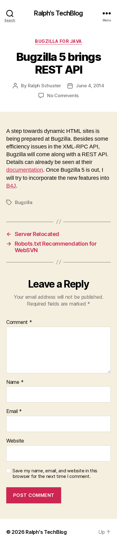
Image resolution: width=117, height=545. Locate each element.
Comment (19, 322)
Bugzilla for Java (58, 41)
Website (15, 441)
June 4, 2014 (90, 86)
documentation (24, 170)
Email (14, 411)
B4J (11, 185)
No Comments (63, 95)
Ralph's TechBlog (58, 13)
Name (14, 382)
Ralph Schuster (44, 86)
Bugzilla (23, 202)
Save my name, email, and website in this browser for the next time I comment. (54, 473)
